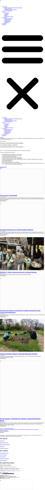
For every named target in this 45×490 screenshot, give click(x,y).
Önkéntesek (6, 14)
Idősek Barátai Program (8, 18)
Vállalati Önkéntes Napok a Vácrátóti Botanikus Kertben (18, 354)
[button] (22, 71)
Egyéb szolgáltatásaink (8, 10)
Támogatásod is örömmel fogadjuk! (10, 9)
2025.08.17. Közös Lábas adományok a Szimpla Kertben (18, 272)
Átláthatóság (6, 22)
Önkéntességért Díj (7, 21)
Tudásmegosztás (7, 20)
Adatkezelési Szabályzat (4, 448)
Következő (12, 428)
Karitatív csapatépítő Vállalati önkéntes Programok (13, 7)
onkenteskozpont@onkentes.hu (8, 473)
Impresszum (2, 446)
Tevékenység (4, 17)
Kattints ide (2, 432)
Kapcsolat (4, 24)
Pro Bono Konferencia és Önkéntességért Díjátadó (16, 230)
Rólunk (3, 11)
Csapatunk (6, 13)
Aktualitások (4, 23)
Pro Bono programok (8, 8)
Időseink (5, 15)
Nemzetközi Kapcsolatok (8, 16)
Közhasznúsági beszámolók (5, 444)
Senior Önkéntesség (7, 19)
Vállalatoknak (4, 6)
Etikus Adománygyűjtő (4, 442)
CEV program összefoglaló (8, 195)
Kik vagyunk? (6, 12)
